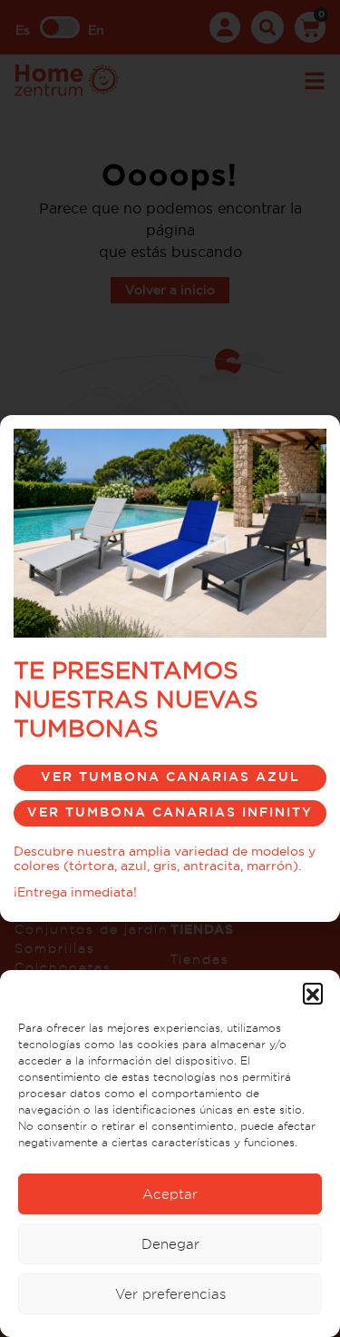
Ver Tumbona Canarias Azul (170, 776)
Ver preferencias (170, 1293)
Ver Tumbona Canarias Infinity (170, 812)
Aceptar (170, 1194)
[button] (313, 993)
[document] (170, 668)
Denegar (170, 1244)
